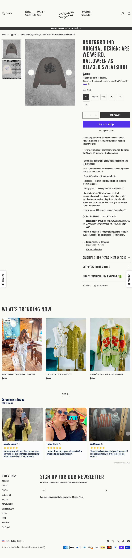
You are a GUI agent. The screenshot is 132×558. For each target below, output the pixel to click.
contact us (95, 232)
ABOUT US (5, 481)
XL (112, 97)
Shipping (86, 78)
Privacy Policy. (78, 497)
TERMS (4, 513)
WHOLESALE (6, 522)
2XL (120, 97)
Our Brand (6, 527)
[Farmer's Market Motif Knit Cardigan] (110, 344)
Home (4, 35)
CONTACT (5, 485)
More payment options (106, 131)
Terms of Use (67, 497)
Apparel (13, 35)
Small (86, 97)
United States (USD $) (14, 541)
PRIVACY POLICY (7, 504)
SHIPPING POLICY (8, 509)
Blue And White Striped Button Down (18, 374)
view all (66, 394)
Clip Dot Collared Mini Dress (58, 374)
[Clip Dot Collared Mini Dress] (66, 344)
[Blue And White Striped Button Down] (22, 344)
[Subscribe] (106, 490)
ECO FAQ (5, 490)
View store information (94, 249)
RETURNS (5, 499)
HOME (4, 518)
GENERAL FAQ (6, 495)
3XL (86, 104)
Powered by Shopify (38, 547)
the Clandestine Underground (19, 547)
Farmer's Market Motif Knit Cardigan (106, 374)
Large (104, 97)
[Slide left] (31, 72)
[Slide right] (69, 72)
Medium (95, 97)
